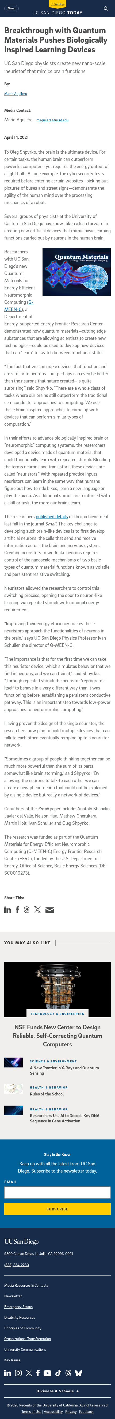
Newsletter (13, 1296)
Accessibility (53, 1411)
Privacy (71, 1411)
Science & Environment (53, 1061)
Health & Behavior (49, 1087)
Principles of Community (22, 1328)
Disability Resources (19, 1317)
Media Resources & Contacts (26, 1285)
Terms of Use (31, 1411)
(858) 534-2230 (16, 1264)
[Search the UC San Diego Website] (106, 8)
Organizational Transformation (27, 1338)
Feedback (86, 1411)
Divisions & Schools (56, 1391)
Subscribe (58, 1209)
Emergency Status (18, 1306)
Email (11, 1181)
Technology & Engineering (57, 1013)
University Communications (25, 1349)
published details (52, 516)
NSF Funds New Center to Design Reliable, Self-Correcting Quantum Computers (57, 1035)
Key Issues (12, 1360)
